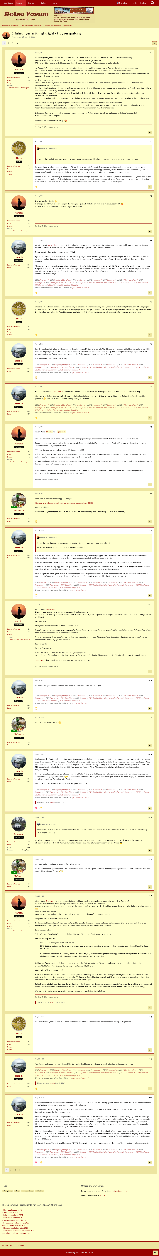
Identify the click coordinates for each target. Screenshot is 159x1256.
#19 (150, 1059)
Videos (9, 174)
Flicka (50, 432)
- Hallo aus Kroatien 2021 (12, 1210)
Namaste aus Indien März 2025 (15, 1228)
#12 (150, 681)
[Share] (154, 43)
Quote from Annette (48, 148)
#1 (151, 53)
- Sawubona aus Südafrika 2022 (15, 1220)
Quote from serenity (48, 824)
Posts (9, 80)
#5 (151, 302)
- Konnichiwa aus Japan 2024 (13, 1225)
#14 (150, 754)
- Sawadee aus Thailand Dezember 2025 (18, 1230)
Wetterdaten (53, 245)
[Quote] (150, 132)
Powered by (79, 1252)
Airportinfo (56, 391)
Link (124, 391)
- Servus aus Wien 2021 (11, 1212)
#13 (150, 717)
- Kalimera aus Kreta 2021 (12, 1215)
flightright (39, 1191)
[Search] (153, 3)
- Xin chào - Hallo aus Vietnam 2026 (16, 1233)
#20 (150, 1098)
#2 (151, 141)
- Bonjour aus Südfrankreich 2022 (15, 1223)
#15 (150, 817)
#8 (151, 427)
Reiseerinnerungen (119, 1191)
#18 (150, 1017)
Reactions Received (13, 78)
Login (134, 3)
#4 (151, 240)
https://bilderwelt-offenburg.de (19, 88)
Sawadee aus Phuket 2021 (13, 1217)
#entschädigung (27, 1191)
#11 (150, 604)
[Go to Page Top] (155, 1252)
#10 (150, 530)
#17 (150, 896)
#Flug (17, 1191)
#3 (151, 196)
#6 (151, 344)
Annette (17, 37)
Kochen (103, 1195)
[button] (123, 3)
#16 (150, 859)
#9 (151, 494)
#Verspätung (7, 1191)
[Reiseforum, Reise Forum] (48, 14)
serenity (62, 432)
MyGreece (52, 609)
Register (143, 3)
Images (9, 83)
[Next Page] (17, 43)
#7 (151, 386)
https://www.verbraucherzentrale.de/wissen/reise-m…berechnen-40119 (64, 503)
